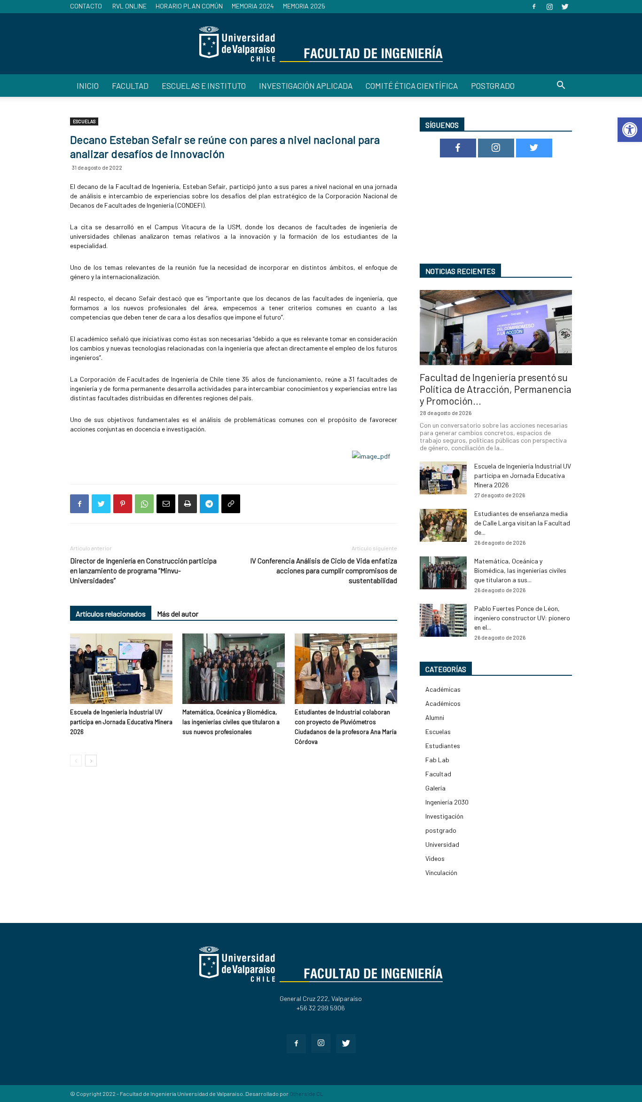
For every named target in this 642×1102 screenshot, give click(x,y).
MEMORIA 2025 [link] (304, 6)
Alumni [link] (434, 717)
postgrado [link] (440, 830)
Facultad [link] (130, 85)
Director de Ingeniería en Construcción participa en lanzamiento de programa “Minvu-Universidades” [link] (143, 570)
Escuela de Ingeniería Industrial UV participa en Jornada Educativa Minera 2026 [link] (121, 721)
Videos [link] (435, 858)
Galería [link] (435, 788)
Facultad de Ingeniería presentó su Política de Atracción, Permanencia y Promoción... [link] (496, 388)
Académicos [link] (443, 703)
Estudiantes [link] (442, 746)
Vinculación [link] (441, 872)
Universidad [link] (442, 844)
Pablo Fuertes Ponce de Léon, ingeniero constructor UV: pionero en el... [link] (522, 617)
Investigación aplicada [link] (305, 85)
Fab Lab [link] (437, 760)
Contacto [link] (86, 6)
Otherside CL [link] (306, 1093)
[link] (630, 129)
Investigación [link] (444, 816)
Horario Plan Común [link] (189, 6)
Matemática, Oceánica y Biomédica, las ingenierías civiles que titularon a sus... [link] (520, 570)
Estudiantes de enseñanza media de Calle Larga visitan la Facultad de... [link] (522, 522)
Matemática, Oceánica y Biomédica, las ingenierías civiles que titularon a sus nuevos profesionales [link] (231, 721)
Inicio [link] (88, 85)
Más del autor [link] (177, 613)
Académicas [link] (443, 689)
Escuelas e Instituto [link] (204, 85)
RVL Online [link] (129, 6)
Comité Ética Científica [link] (412, 85)
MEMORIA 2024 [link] (253, 6)
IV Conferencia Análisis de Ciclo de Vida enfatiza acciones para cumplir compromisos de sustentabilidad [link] (323, 570)
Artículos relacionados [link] (111, 613)
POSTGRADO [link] (493, 85)
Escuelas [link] (84, 121)
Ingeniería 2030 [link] (447, 802)
